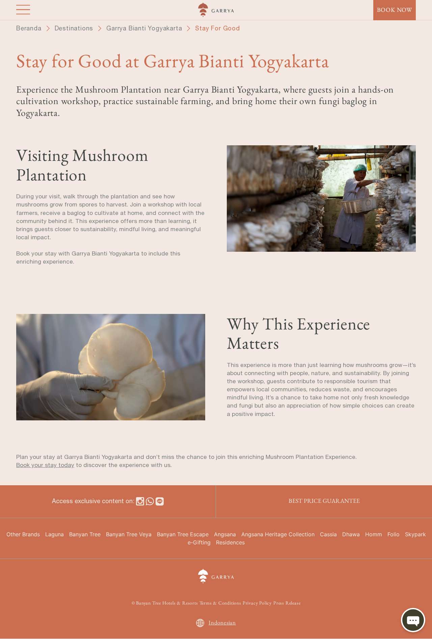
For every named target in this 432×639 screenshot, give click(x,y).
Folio (393, 534)
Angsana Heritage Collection (278, 534)
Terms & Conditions (220, 602)
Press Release (286, 602)
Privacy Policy (257, 602)
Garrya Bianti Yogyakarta (144, 28)
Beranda (29, 28)
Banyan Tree (85, 534)
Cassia (328, 534)
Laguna (54, 534)
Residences (230, 542)
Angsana (225, 534)
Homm (373, 534)
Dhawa (351, 534)
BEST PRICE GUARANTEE (324, 501)
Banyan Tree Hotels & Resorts (167, 602)
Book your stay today (45, 465)
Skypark (415, 534)
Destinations (74, 28)
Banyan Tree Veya (129, 534)
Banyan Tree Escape (183, 534)
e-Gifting (199, 542)
